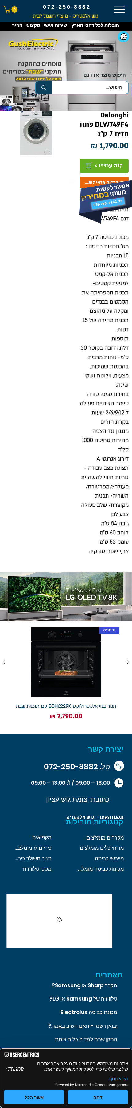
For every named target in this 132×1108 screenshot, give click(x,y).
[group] (66, 677)
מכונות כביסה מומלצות (101, 868)
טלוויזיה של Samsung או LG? (83, 998)
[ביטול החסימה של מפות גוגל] (59, 921)
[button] (11, 9)
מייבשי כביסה (109, 858)
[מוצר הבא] (3, 662)
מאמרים (108, 975)
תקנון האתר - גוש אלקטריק (95, 817)
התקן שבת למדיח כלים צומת (86, 1039)
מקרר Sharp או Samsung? (84, 985)
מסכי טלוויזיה (37, 868)
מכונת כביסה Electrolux (88, 1012)
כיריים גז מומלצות (32, 848)
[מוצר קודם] (128, 662)
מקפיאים (42, 837)
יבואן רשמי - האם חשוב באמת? (82, 1025)
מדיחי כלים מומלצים (102, 848)
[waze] (124, 37)
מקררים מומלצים (105, 837)
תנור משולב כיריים (32, 858)
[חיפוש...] (43, 87)
